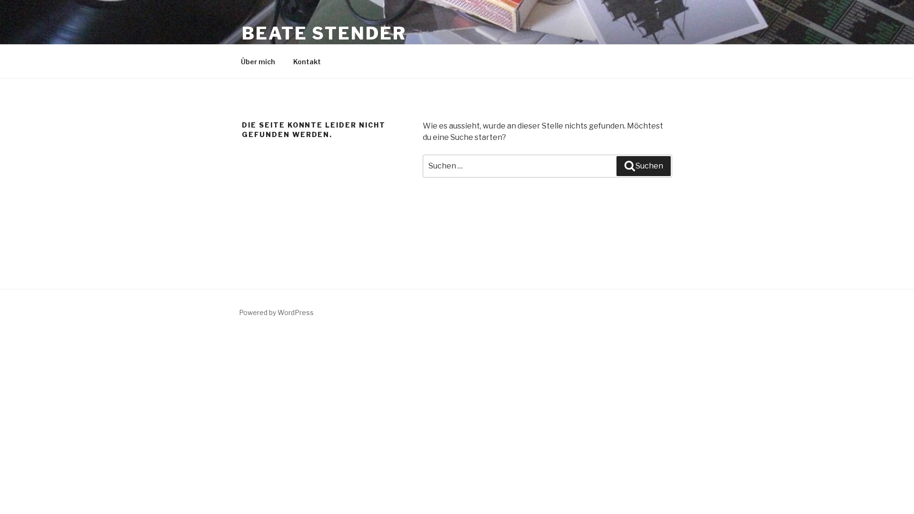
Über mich (258, 62)
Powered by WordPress (276, 312)
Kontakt (307, 62)
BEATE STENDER (324, 33)
